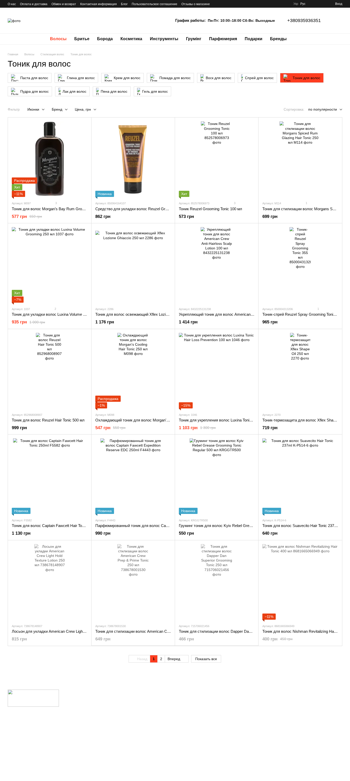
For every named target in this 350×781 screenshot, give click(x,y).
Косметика (131, 39)
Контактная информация (98, 4)
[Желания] (322, 4)
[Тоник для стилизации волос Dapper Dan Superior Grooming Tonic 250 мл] (216, 582)
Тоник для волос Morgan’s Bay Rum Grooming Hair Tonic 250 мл (67, 209)
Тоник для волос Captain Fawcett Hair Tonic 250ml (55, 525)
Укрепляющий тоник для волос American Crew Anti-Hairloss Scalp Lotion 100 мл (248, 314)
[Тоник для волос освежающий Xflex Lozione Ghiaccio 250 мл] (133, 265)
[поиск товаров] (300, 39)
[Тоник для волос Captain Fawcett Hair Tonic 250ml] (49, 476)
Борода (105, 39)
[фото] (33, 698)
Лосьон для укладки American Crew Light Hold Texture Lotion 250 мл (71, 631)
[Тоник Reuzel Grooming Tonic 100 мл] (216, 159)
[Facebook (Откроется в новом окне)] (229, 4)
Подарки (253, 39)
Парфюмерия (223, 39)
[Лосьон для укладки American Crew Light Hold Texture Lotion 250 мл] (49, 582)
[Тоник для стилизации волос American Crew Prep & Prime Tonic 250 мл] (133, 582)
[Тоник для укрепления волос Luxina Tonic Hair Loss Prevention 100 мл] (216, 370)
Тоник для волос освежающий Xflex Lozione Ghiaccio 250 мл (148, 314)
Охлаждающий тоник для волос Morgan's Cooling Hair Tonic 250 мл (154, 420)
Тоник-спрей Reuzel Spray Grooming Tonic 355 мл (305, 314)
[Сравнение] (313, 4)
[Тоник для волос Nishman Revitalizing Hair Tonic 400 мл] (300, 582)
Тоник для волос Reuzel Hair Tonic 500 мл (48, 420)
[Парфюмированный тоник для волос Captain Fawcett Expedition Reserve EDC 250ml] (133, 476)
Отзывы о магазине (195, 4)
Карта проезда (302, 723)
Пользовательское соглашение (154, 4)
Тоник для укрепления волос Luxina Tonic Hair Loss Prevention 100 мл (240, 420)
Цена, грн (83, 109)
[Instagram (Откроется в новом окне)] (217, 4)
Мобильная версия (26, 723)
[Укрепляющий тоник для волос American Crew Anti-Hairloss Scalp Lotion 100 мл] (216, 265)
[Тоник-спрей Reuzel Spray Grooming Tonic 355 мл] (300, 265)
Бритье (81, 39)
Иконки (33, 109)
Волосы (58, 39)
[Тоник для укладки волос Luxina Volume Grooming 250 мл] (49, 265)
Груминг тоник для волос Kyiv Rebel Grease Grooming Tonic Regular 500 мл (244, 525)
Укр (295, 3)
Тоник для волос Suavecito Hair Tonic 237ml (300, 525)
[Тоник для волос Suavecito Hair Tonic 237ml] (300, 476)
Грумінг (193, 39)
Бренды (278, 39)
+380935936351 (304, 20)
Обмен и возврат (64, 4)
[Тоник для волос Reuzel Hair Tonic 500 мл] (49, 370)
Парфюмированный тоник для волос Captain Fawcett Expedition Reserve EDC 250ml (168, 525)
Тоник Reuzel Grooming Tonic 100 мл (210, 209)
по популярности (322, 109)
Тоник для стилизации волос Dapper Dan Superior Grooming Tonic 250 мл (242, 631)
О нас (12, 4)
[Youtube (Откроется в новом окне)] (235, 4)
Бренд (57, 109)
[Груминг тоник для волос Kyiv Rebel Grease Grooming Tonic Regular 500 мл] (216, 476)
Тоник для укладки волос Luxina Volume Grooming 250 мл (62, 314)
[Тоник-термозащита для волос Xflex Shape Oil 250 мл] (300, 370)
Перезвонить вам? (249, 706)
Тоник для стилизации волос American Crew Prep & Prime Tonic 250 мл (157, 631)
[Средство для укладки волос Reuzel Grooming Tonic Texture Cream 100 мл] (133, 159)
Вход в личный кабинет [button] (197, 699)
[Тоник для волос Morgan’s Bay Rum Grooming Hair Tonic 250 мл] (49, 159)
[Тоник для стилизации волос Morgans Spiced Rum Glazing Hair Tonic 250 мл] (300, 159)
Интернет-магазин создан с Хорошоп (32, 770)
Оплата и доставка (33, 4)
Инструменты (164, 39)
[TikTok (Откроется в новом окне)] (223, 4)
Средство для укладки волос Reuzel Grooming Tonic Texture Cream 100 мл (160, 209)
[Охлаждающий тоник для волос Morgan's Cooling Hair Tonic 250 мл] (133, 370)
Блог (124, 4)
